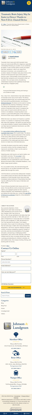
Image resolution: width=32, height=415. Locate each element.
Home (3, 308)
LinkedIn (17, 52)
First (2, 256)
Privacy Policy (25, 396)
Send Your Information (14, 287)
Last (18, 256)
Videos (3, 313)
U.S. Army (18, 156)
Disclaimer (17, 396)
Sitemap (16, 398)
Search (28, 296)
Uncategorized (5, 311)
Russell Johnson (14, 56)
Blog (5, 24)
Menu (29, 3)
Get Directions (15, 348)
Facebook (4, 52)
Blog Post (3, 305)
